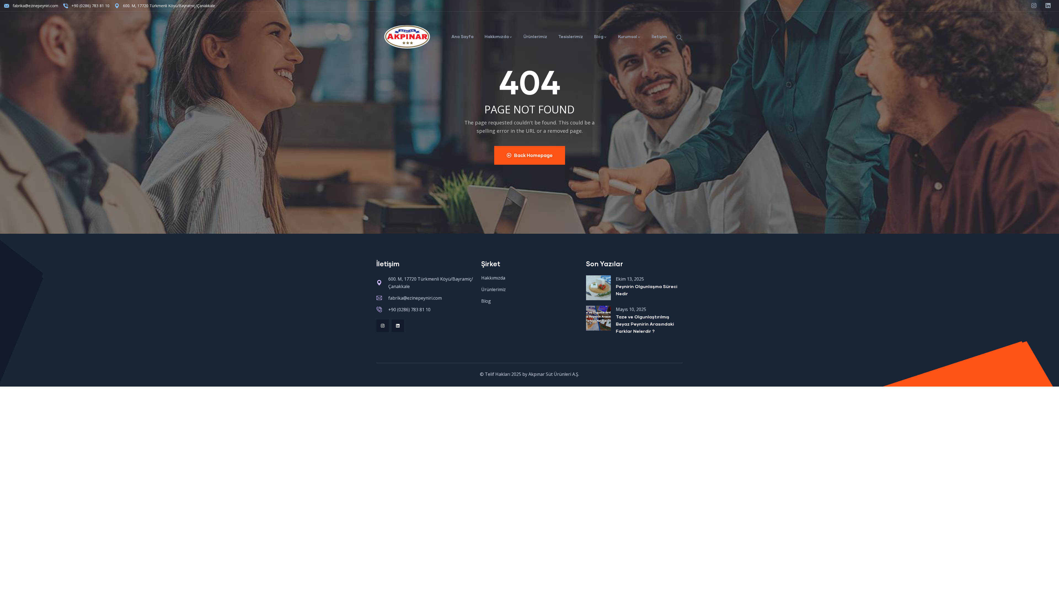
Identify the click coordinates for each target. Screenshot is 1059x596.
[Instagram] (382, 326)
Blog (598, 36)
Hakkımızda (497, 36)
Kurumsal (627, 36)
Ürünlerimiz (535, 36)
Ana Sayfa (462, 36)
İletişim (659, 36)
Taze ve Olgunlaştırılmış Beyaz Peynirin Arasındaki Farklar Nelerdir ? (645, 324)
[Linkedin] (398, 326)
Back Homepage (533, 155)
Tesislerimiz (570, 36)
